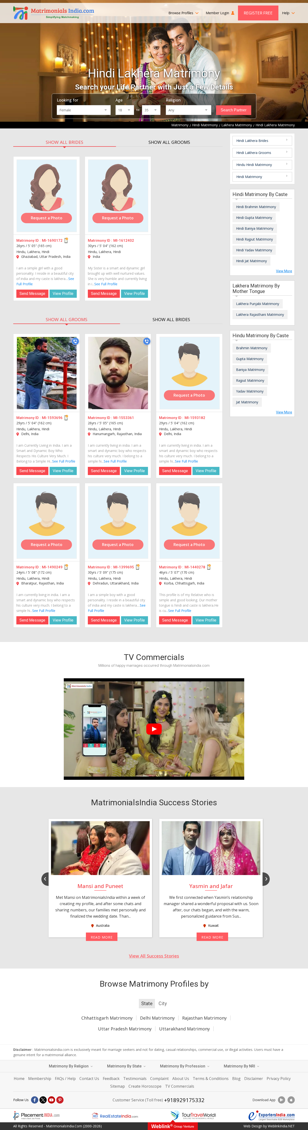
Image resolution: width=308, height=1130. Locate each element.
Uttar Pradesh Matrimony (125, 1028)
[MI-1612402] (118, 196)
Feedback (111, 1078)
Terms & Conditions (211, 1078)
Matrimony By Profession (183, 1066)
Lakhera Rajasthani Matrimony (260, 314)
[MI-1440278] (190, 522)
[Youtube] (51, 1100)
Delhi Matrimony (157, 1018)
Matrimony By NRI (240, 1066)
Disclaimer (253, 1078)
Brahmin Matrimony (251, 348)
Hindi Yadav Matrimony (254, 250)
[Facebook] (34, 1100)
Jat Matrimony (247, 402)
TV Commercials (179, 1086)
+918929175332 (184, 1100)
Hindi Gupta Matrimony (254, 217)
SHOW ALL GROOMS (169, 142)
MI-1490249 (52, 567)
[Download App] (281, 1100)
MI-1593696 (52, 418)
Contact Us (89, 1078)
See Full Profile (105, 284)
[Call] (75, 341)
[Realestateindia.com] (115, 1116)
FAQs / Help (65, 1078)
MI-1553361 (123, 418)
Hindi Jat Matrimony (251, 261)
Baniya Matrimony (250, 369)
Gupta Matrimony (249, 358)
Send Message (32, 293)
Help (286, 13)
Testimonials (135, 1078)
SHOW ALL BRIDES (64, 142)
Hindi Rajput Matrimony (254, 239)
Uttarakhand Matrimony (184, 1028)
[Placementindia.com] (36, 1116)
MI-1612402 (123, 240)
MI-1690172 (52, 240)
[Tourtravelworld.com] (193, 1116)
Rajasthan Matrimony (204, 1018)
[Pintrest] (60, 1100)
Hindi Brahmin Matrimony (256, 206)
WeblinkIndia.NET (281, 1126)
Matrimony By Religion (69, 1066)
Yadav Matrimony (249, 391)
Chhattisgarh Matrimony (107, 1018)
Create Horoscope (144, 1086)
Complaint (159, 1078)
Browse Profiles (181, 13)
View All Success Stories (154, 956)
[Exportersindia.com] (272, 1116)
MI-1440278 (195, 567)
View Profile (63, 293)
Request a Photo (46, 218)
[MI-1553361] (118, 373)
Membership (39, 1078)
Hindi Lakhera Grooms (253, 152)
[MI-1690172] (47, 196)
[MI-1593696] (47, 373)
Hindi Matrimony (249, 176)
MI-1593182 (195, 418)
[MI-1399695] (118, 522)
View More (284, 271)
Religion (173, 100)
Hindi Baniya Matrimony (254, 228)
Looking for (67, 100)
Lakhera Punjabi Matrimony (257, 303)
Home (19, 1078)
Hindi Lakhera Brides (252, 140)
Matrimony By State (124, 1066)
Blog (236, 1078)
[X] (43, 1100)
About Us (180, 1078)
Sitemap (117, 1086)
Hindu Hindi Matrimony (254, 164)
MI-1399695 (123, 567)
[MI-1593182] (190, 373)
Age (119, 100)
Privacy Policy (279, 1078)
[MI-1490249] (47, 522)
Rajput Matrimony (250, 380)
